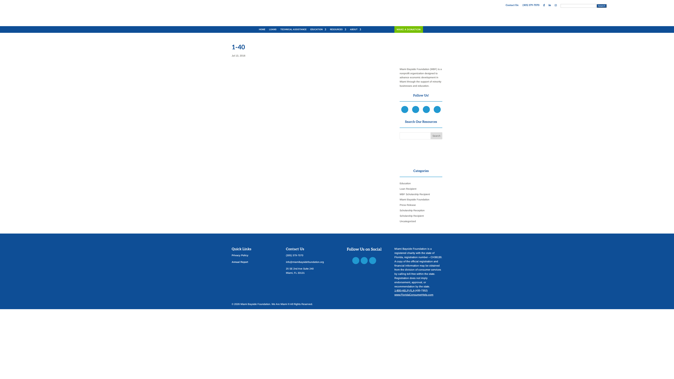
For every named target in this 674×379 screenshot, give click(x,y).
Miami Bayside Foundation (414, 199)
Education (316, 29)
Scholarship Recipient (412, 215)
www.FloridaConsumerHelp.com (413, 294)
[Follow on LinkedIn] (364, 260)
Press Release (408, 205)
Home (262, 29)
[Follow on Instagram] (372, 260)
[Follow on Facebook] (355, 260)
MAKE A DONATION (409, 29)
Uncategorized (408, 221)
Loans (272, 29)
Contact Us (295, 249)
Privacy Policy (240, 255)
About (354, 29)
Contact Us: (512, 5)
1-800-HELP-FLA (404, 290)
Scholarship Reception (412, 210)
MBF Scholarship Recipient (415, 194)
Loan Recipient (408, 188)
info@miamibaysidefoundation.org (305, 262)
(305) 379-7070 (531, 5)
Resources (336, 29)
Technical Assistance (293, 29)
